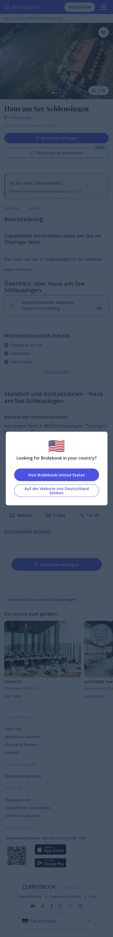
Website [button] (25, 515)
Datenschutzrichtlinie (65, 896)
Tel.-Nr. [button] (94, 515)
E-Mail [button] (59, 515)
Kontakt (35, 208)
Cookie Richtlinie (29, 896)
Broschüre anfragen (59, 137)
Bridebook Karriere (22, 736)
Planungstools (18, 799)
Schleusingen (21, 117)
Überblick (12, 208)
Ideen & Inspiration (22, 815)
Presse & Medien (21, 744)
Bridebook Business (23, 776)
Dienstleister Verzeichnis (27, 807)
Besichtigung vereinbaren (59, 152)
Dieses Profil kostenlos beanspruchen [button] (43, 191)
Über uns (13, 728)
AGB (92, 896)
